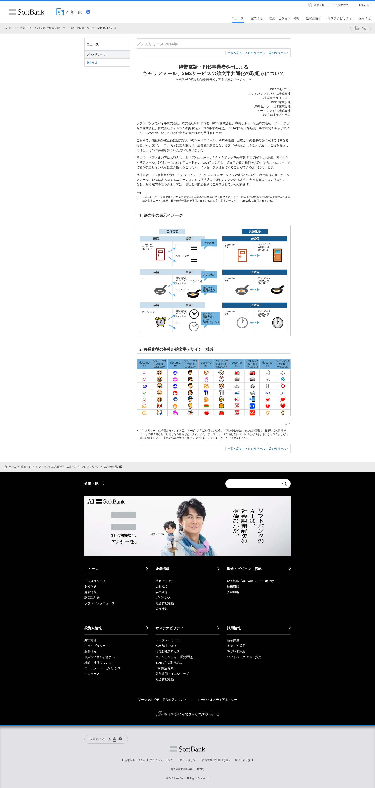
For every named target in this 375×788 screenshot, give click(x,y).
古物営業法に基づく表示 (216, 760)
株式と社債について (98, 662)
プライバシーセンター (163, 760)
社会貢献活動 (165, 603)
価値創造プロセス (168, 651)
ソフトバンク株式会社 (46, 28)
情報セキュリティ (135, 760)
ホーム (13, 28)
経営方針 (90, 640)
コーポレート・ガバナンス (102, 668)
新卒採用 (233, 640)
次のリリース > (278, 53)
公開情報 (162, 609)
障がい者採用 (236, 651)
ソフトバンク (187, 749)
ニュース (68, 28)
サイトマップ (242, 760)
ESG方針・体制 (166, 646)
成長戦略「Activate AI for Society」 (252, 581)
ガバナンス (163, 597)
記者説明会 (92, 597)
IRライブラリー (95, 646)
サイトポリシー (189, 760)
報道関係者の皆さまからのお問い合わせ (191, 714)
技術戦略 (233, 586)
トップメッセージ (168, 640)
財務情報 (90, 651)
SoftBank (26, 12)
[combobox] (253, 483)
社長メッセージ (166, 581)
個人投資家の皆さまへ (99, 657)
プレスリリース (85, 28)
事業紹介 (162, 592)
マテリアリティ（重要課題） (175, 657)
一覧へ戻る (235, 53)
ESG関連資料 (164, 668)
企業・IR (25, 28)
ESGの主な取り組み (169, 662)
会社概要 (162, 586)
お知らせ (92, 62)
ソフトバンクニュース (99, 603)
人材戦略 (233, 592)
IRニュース (92, 674)
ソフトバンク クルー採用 (244, 657)
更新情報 (90, 592)
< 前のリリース (255, 53)
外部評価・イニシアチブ (172, 674)
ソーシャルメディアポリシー (217, 699)
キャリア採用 (236, 646)
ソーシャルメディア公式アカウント (162, 699)
